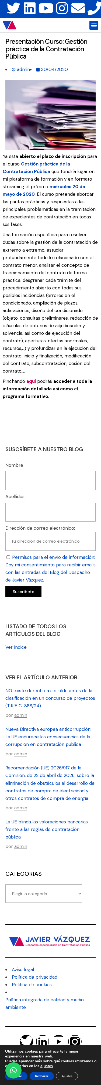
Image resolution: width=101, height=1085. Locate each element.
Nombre (14, 465)
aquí (31, 381)
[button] (93, 25)
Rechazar (41, 1076)
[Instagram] (62, 8)
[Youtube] (46, 8)
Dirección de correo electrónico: (40, 528)
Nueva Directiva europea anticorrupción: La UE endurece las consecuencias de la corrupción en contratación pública (48, 736)
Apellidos (15, 496)
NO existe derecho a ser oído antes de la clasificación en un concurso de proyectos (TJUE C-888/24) (50, 698)
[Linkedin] (29, 8)
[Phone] (94, 8)
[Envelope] (78, 8)
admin (20, 715)
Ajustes (66, 1076)
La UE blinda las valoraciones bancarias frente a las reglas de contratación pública (46, 829)
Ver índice (16, 647)
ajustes (46, 1066)
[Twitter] (13, 8)
